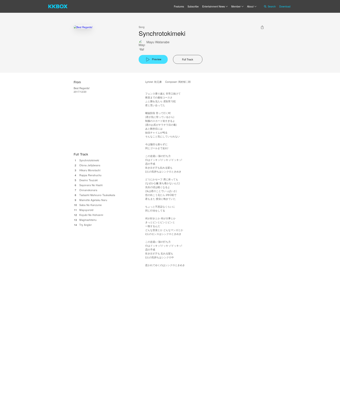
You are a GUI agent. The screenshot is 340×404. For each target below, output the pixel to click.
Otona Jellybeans (89, 165)
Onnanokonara (88, 190)
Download (284, 6)
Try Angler (85, 225)
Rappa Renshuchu (90, 175)
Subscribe (193, 6)
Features (179, 6)
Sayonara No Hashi (91, 185)
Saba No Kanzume (90, 205)
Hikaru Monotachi (89, 170)
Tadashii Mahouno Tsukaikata (97, 195)
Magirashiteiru (88, 220)
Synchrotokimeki (89, 160)
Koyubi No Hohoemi (91, 215)
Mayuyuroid (86, 210)
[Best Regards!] (83, 27)
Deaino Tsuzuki (88, 180)
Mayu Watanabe (157, 42)
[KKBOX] (58, 6)
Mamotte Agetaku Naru (93, 200)
